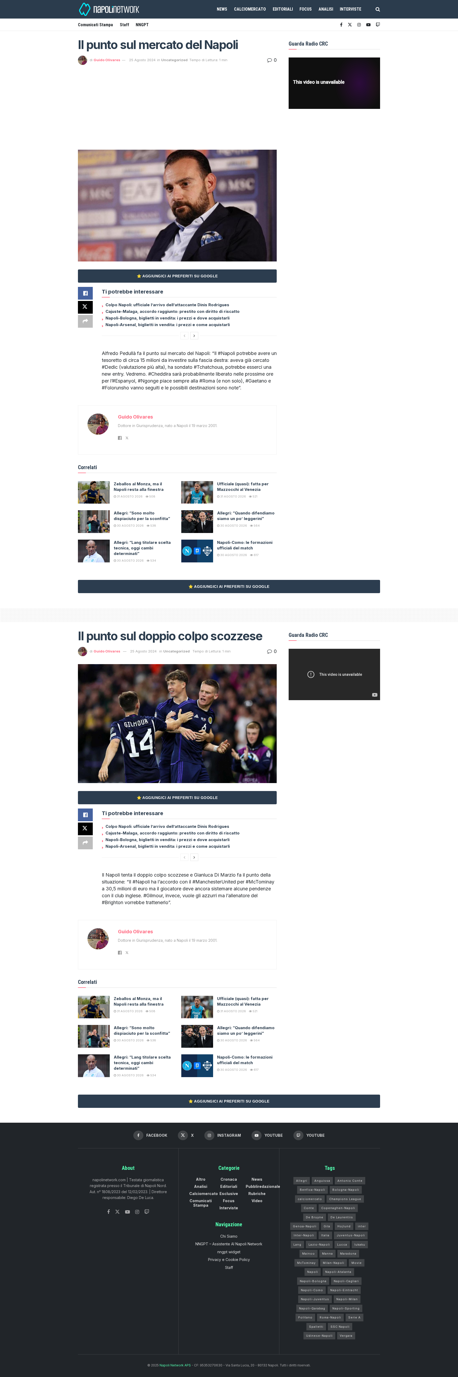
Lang (297, 1244)
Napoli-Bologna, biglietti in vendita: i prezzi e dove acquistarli (167, 318)
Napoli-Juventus (315, 1299)
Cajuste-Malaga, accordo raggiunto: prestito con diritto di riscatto (172, 311)
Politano (305, 1317)
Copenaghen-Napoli (338, 1208)
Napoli (312, 1272)
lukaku (359, 1244)
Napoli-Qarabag (312, 1308)
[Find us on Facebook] (341, 25)
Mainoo (308, 1253)
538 (152, 525)
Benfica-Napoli (312, 1190)
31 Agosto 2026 (129, 496)
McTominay (306, 1263)
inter (362, 1226)
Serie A (354, 1317)
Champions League (345, 1199)
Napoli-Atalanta (338, 1272)
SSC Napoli (340, 1327)
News (222, 9)
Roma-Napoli (330, 1317)
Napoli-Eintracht (344, 1290)
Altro (200, 1179)
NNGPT (142, 24)
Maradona (348, 1253)
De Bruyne (314, 1217)
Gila (327, 1226)
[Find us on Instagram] (359, 25)
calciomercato (310, 1199)
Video (257, 1200)
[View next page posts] (194, 335)
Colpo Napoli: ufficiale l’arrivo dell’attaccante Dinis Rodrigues (167, 304)
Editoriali (283, 9)
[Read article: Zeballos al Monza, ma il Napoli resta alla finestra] (94, 492)
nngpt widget (228, 1252)
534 (152, 560)
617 (255, 555)
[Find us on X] (350, 25)
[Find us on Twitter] (117, 1212)
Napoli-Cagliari (346, 1281)
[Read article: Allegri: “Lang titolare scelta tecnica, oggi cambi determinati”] (94, 551)
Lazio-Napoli (319, 1244)
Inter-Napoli (304, 1235)
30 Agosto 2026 (130, 525)
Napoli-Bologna (313, 1281)
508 (151, 496)
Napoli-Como (312, 1290)
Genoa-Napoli (304, 1226)
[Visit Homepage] (110, 9)
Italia (325, 1235)
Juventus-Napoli (351, 1235)
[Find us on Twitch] (146, 1212)
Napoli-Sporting (346, 1308)
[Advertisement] (177, 105)
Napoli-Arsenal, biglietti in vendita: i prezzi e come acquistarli (167, 324)
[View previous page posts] (184, 335)
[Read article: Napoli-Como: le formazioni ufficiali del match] (197, 551)
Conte (309, 1208)
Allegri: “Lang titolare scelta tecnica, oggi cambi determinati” (142, 548)
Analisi (326, 9)
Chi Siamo (228, 1236)
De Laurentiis (342, 1217)
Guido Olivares (107, 60)
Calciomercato (250, 9)
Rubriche (257, 1193)
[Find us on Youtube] (368, 25)
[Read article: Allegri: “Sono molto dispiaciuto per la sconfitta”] (94, 521)
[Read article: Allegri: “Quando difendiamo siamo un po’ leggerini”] (197, 521)
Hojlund (344, 1226)
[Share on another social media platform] (85, 321)
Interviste (350, 9)
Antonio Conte (350, 1181)
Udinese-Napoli (319, 1336)
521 (254, 496)
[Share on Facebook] (85, 293)
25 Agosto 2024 (142, 60)
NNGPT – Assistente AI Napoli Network (228, 1244)
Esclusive (228, 1193)
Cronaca (229, 1179)
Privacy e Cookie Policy (229, 1259)
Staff (124, 24)
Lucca (342, 1244)
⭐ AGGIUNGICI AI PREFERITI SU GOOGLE (177, 276)
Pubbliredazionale (263, 1186)
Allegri (301, 1181)
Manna (327, 1253)
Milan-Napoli (333, 1263)
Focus (306, 9)
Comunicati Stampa (95, 24)
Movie (356, 1263)
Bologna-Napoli (345, 1190)
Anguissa (322, 1181)
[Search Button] (378, 9)
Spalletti (316, 1327)
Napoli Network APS (175, 1365)
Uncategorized (174, 60)
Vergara (346, 1336)
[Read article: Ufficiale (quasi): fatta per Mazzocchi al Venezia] (197, 492)
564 (256, 525)
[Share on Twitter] (85, 307)
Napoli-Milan (347, 1299)
